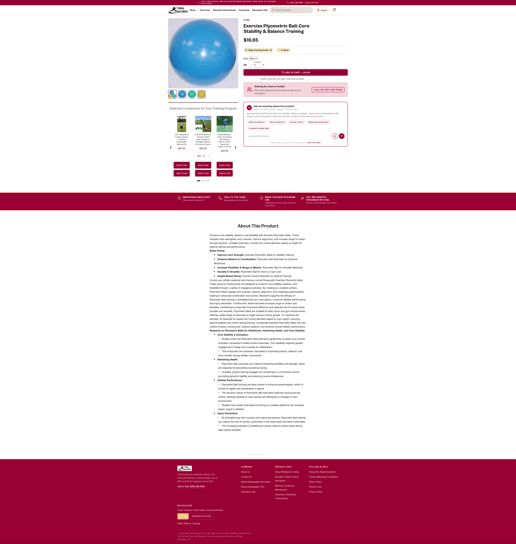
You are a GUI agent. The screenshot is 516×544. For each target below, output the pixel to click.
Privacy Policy (315, 491)
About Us (245, 471)
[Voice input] (335, 136)
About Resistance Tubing (287, 471)
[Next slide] (235, 147)
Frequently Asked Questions (322, 471)
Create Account (201, 516)
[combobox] (293, 10)
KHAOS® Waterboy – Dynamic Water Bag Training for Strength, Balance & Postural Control (203, 139)
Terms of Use (315, 486)
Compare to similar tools (259, 128)
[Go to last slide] (171, 147)
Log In (183, 516)
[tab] (198, 180)
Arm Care (205, 10)
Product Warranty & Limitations (323, 476)
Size (245, 58)
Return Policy (315, 481)
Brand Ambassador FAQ (252, 486)
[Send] (342, 136)
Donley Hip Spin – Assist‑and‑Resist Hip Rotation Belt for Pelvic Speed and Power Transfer (224, 141)
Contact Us (246, 476)
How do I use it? (296, 122)
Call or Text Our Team (328, 89)
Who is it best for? (277, 122)
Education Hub (260, 10)
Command (244, 10)
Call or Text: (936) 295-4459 (191, 486)
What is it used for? (257, 122)
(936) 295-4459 (313, 143)
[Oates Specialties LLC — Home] (178, 10)
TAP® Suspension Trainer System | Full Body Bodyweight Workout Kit (182, 139)
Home (246, 19)
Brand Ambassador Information (256, 481)
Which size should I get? (318, 122)
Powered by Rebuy (203, 184)
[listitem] (172, 94)
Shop (192, 10)
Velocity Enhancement (224, 10)
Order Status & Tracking (188, 523)
